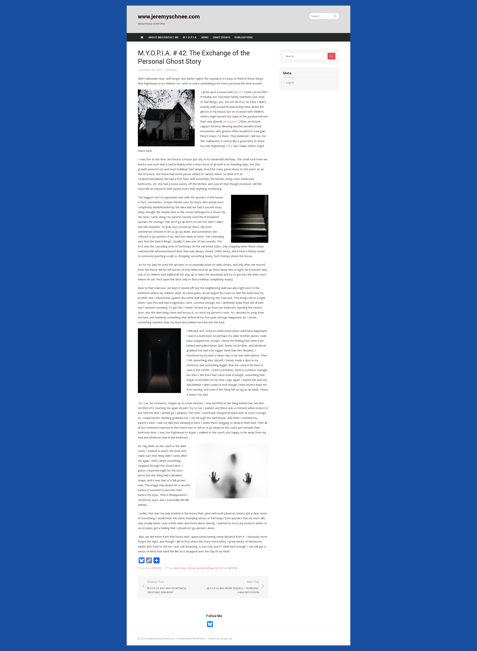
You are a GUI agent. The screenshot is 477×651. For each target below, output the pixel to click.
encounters (230, 121)
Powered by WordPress (191, 638)
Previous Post (167, 587)
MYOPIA (156, 568)
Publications (244, 37)
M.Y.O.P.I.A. (190, 37)
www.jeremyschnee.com (169, 16)
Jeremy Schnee (205, 568)
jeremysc (171, 70)
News (205, 37)
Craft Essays (221, 37)
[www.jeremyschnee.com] (142, 37)
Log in (290, 82)
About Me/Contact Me (163, 37)
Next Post (233, 587)
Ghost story (180, 568)
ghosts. (238, 92)
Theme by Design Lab (220, 638)
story (229, 146)
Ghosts (192, 568)
